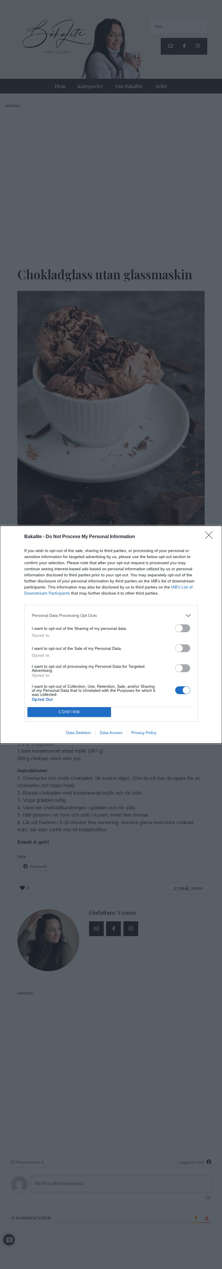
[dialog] (111, 635)
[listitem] (111, 616)
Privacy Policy (143, 732)
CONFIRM (69, 712)
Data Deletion (78, 732)
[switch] (182, 628)
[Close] (210, 536)
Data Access (111, 732)
